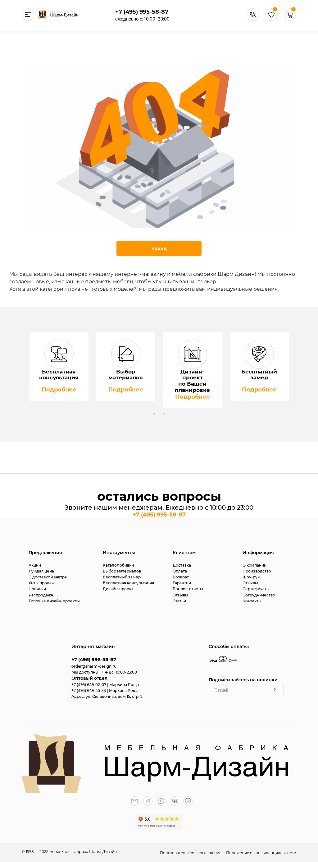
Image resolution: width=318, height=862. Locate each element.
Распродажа (41, 595)
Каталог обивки (118, 565)
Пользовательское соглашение (191, 852)
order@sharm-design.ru (93, 666)
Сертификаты (256, 588)
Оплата (180, 571)
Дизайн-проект (118, 588)
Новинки (37, 588)
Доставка (182, 565)
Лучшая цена (41, 571)
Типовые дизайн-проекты (54, 601)
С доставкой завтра (48, 577)
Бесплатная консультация (128, 583)
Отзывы (180, 595)
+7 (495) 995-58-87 (141, 11)
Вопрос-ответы (188, 588)
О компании (254, 565)
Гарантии (182, 583)
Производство (257, 571)
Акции (35, 565)
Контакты (252, 601)
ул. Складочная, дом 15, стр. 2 (114, 696)
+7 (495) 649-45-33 (89, 690)
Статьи (179, 601)
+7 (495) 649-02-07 (89, 684)
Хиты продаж (42, 583)
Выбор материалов (122, 571)
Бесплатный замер (122, 577)
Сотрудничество (259, 595)
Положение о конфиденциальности (261, 852)
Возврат (181, 577)
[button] (290, 19)
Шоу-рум (252, 577)
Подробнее (59, 389)
